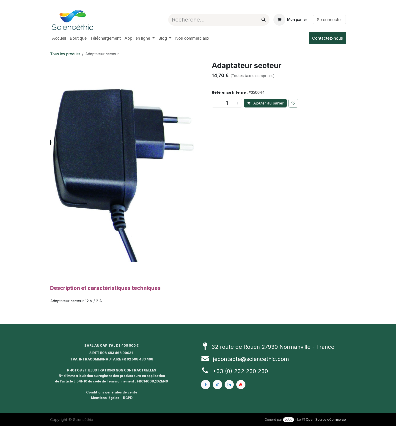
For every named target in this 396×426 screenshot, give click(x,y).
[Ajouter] (238, 103)
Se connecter (329, 19)
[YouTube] (240, 384)
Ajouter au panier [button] (268, 103)
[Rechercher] (264, 20)
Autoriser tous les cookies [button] (198, 237)
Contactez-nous (327, 38)
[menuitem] (59, 38)
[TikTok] (217, 384)
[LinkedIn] (229, 384)
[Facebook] (205, 384)
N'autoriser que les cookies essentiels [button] (198, 247)
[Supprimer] (216, 103)
